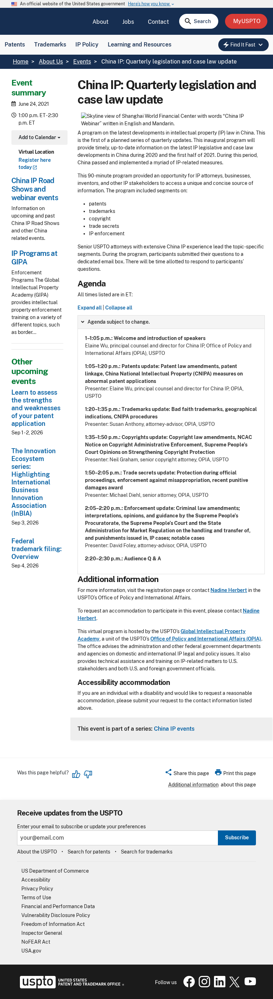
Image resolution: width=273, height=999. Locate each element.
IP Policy (86, 44)
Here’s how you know (151, 4)
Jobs (128, 21)
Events (82, 61)
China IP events (174, 728)
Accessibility (35, 880)
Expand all (89, 308)
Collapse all (118, 308)
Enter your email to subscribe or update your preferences (81, 826)
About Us (51, 61)
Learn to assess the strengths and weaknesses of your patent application (35, 408)
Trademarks (50, 44)
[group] (171, 444)
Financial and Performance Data (58, 906)
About (100, 21)
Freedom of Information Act (53, 924)
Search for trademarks (146, 852)
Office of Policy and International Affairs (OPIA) (205, 639)
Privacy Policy (37, 888)
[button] (187, 774)
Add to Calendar (38, 138)
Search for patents (89, 852)
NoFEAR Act (35, 942)
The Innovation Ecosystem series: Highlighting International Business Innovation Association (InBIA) (33, 482)
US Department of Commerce (55, 871)
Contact (158, 21)
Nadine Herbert (228, 590)
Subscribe (237, 837)
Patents (15, 44)
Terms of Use (36, 897)
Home (20, 61)
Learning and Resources (139, 44)
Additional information (193, 784)
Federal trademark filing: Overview (36, 548)
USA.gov (31, 951)
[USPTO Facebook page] (188, 985)
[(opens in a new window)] (203, 985)
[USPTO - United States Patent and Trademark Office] (70, 986)
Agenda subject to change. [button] (118, 322)
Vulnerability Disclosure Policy (55, 915)
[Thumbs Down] (88, 774)
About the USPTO (37, 852)
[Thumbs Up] (76, 774)
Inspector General (41, 933)
